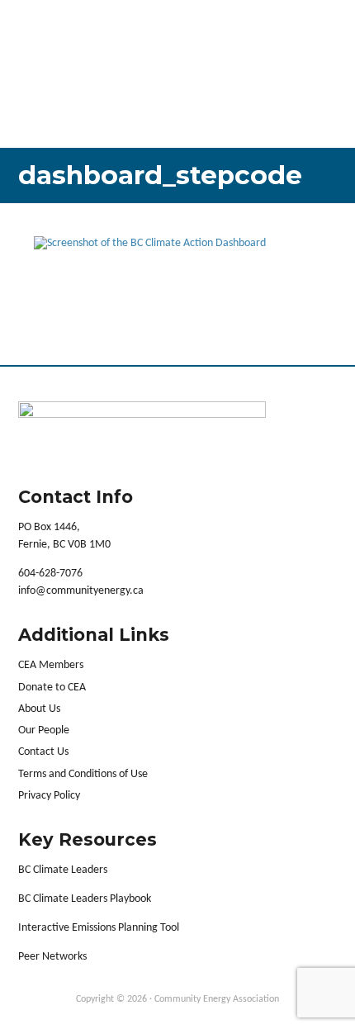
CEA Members (50, 665)
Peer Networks (52, 957)
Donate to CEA (52, 687)
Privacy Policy (49, 796)
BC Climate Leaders (62, 870)
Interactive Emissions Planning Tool (98, 928)
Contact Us (43, 752)
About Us (39, 709)
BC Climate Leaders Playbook (84, 899)
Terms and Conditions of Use (83, 774)
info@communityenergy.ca (81, 591)
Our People (43, 730)
